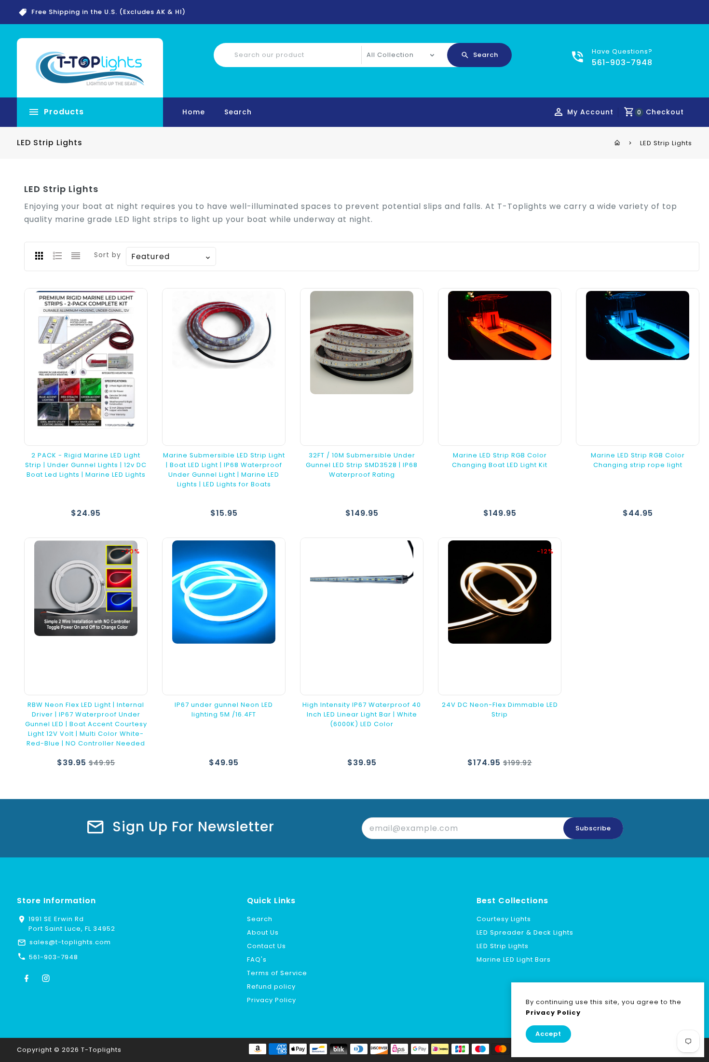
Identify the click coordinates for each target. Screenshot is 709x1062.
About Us (263, 932)
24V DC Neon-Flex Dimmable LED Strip (500, 709)
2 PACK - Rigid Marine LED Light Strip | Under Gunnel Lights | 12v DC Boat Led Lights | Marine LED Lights (86, 465)
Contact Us (266, 946)
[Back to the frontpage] (617, 143)
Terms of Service (277, 973)
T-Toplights (101, 1049)
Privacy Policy (271, 1000)
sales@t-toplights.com (70, 942)
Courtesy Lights (504, 919)
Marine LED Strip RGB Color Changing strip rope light (638, 460)
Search (238, 112)
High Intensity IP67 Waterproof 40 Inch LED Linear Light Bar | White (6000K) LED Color (361, 714)
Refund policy (271, 986)
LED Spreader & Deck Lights (525, 932)
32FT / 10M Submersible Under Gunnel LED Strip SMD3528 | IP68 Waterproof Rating (362, 465)
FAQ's (257, 959)
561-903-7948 (53, 957)
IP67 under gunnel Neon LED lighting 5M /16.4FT (224, 709)
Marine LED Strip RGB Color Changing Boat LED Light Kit (499, 460)
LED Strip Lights (503, 946)
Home (193, 112)
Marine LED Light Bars (514, 959)
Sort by (107, 255)
